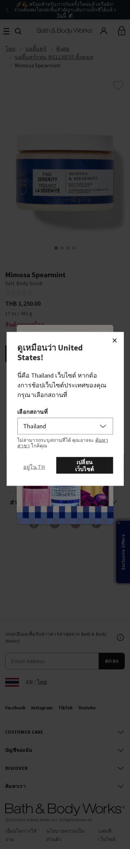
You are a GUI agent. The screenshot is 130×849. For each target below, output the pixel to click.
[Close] (114, 340)
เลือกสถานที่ (32, 411)
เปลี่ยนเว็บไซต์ (84, 465)
